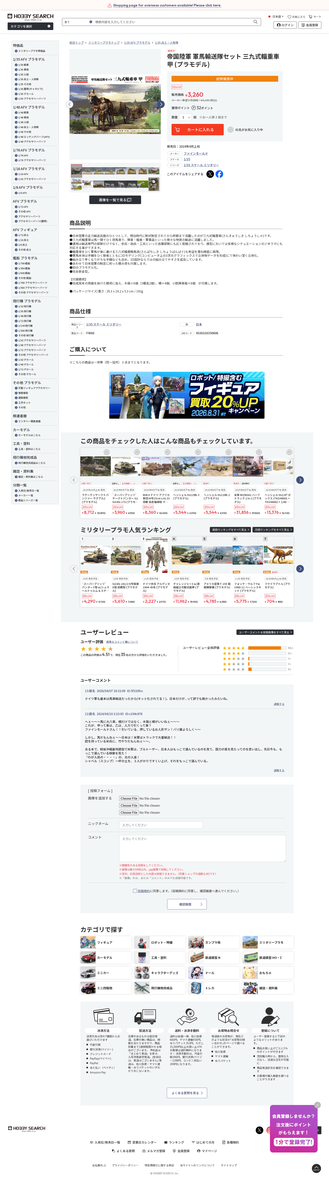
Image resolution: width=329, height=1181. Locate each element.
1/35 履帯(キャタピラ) (30, 89)
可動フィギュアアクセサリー (34, 388)
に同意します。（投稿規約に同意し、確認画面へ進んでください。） (189, 891)
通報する (279, 704)
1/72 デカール (26, 369)
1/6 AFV (22, 193)
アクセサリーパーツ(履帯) (32, 221)
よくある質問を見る (185, 1093)
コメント (95, 837)
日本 (199, 324)
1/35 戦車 (23, 65)
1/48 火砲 (23, 122)
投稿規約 (144, 891)
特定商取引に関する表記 (159, 1165)
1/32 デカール (26, 359)
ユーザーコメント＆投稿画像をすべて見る (264, 632)
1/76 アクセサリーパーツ (32, 160)
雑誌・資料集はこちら (30, 476)
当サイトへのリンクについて (197, 1165)
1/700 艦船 (24, 263)
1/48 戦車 (23, 112)
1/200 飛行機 (25, 330)
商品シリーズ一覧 (28, 500)
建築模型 (23, 397)
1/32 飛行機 (24, 306)
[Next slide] (161, 104)
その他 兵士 (24, 249)
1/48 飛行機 (24, 316)
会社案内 (97, 1165)
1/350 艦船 (24, 268)
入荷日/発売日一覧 (28, 490)
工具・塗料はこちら (29, 449)
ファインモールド (196, 153)
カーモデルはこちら (29, 435)
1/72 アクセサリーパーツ (32, 350)
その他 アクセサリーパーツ (33, 292)
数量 (175, 117)
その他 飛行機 (26, 335)
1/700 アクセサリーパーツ (32, 282)
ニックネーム (98, 823)
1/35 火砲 (23, 74)
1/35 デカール (26, 94)
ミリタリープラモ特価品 (31, 51)
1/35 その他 (24, 84)
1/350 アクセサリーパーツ (32, 287)
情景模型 (23, 393)
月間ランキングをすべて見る (272, 529)
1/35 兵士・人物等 (28, 79)
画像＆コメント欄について (122, 642)
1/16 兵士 (23, 240)
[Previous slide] (69, 104)
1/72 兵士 (23, 235)
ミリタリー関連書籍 (29, 421)
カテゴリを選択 (21, 26)
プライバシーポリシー (125, 1165)
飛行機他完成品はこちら (32, 463)
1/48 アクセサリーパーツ (32, 141)
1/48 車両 (23, 117)
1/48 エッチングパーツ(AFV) (34, 137)
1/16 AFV (23, 174)
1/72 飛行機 (24, 321)
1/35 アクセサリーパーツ (32, 98)
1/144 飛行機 (25, 325)
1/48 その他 (24, 132)
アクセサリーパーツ (29, 216)
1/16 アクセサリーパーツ (32, 179)
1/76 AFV (23, 155)
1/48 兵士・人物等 (28, 127)
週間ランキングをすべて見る (229, 529)
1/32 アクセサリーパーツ (32, 340)
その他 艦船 (24, 278)
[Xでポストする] (210, 174)
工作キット (24, 402)
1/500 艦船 (24, 273)
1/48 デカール (26, 364)
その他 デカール (27, 374)
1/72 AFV (23, 206)
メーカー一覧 (25, 495)
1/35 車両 (23, 69)
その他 (22, 407)
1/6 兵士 (22, 244)
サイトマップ (229, 1165)
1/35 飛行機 (24, 311)
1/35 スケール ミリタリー (201, 165)
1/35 (187, 159)
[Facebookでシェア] (219, 174)
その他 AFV (24, 211)
